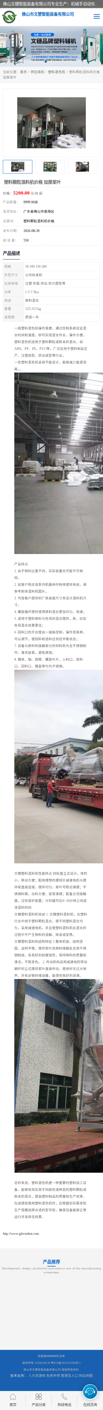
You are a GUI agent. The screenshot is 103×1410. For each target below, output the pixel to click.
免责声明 (53, 1375)
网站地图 (86, 1375)
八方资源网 (36, 1375)
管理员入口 (69, 1375)
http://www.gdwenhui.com (21, 1233)
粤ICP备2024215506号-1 (66, 1362)
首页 (23, 72)
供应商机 (37, 72)
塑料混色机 (56, 72)
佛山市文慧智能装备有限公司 (42, 1369)
